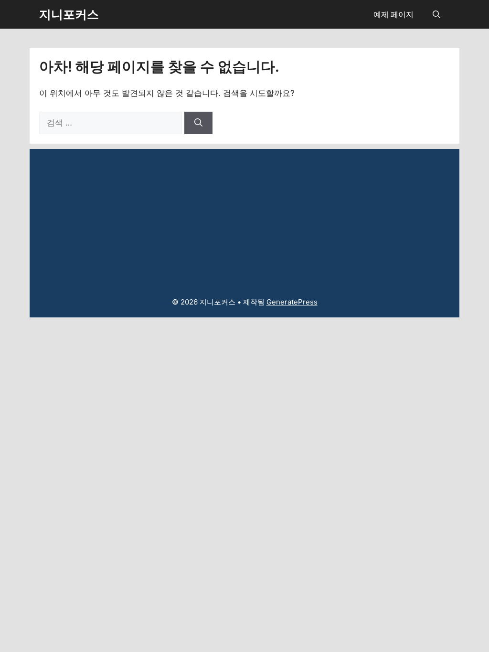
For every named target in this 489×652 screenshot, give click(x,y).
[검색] (198, 123)
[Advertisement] (244, 216)
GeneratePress (292, 301)
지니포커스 (69, 14)
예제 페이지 (393, 14)
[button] (436, 14)
